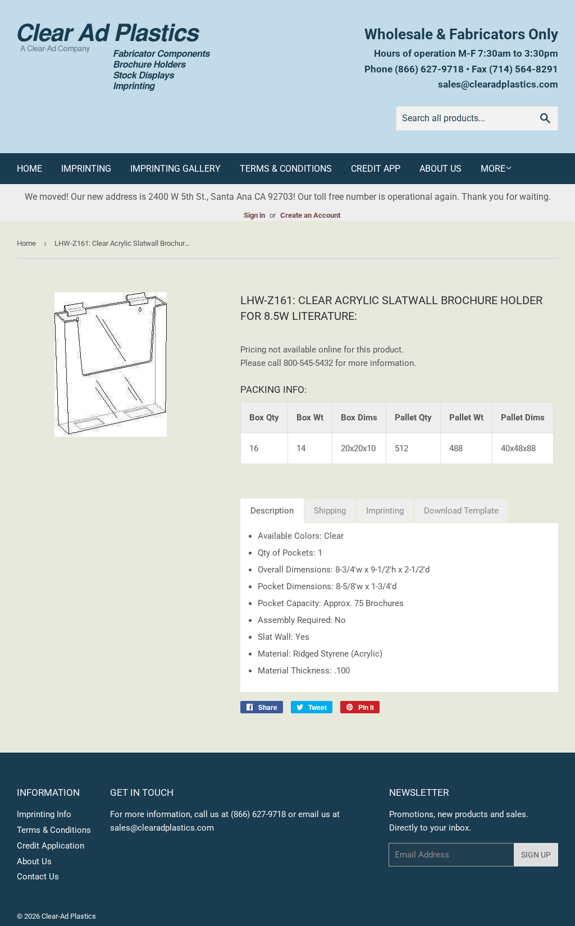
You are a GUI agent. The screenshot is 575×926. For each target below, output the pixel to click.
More (493, 168)
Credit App (375, 168)
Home (29, 168)
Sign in (254, 215)
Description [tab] (272, 511)
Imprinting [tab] (385, 511)
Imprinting (86, 168)
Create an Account (310, 215)
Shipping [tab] (330, 511)
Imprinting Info (44, 814)
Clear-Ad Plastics (69, 916)
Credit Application (50, 846)
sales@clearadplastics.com (498, 84)
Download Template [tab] (461, 511)
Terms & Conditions (286, 168)
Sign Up (536, 854)
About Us (440, 168)
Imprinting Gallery (175, 168)
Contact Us (38, 877)
